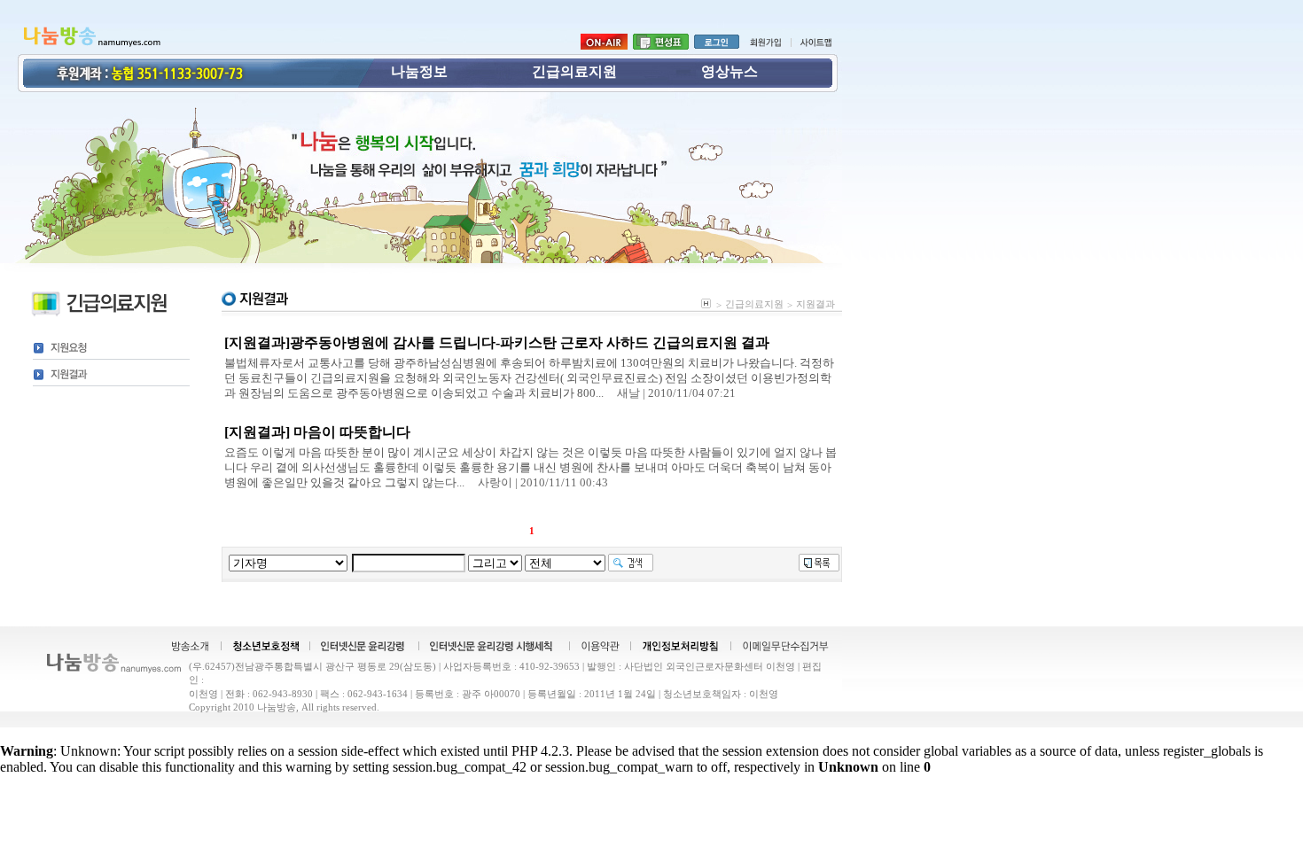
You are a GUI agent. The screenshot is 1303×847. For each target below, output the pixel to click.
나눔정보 (419, 71)
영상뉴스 (729, 71)
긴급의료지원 (574, 71)
